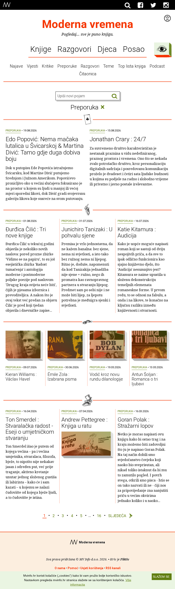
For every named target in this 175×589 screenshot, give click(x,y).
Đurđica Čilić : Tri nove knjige (26, 232)
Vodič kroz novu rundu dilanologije (106, 377)
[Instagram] (166, 5)
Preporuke (67, 66)
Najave (16, 66)
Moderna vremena (87, 24)
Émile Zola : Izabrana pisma (62, 377)
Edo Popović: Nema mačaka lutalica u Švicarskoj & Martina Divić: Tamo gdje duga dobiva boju (45, 149)
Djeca (107, 49)
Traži (114, 96)
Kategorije (161, 48)
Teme (108, 66)
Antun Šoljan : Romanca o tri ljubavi (145, 379)
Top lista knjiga (132, 66)
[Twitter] (153, 5)
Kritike (48, 66)
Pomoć (73, 568)
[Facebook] (140, 5)
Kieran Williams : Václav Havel (21, 377)
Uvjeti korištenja (91, 568)
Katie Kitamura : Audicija (137, 232)
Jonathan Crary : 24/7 (118, 139)
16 (99, 515)
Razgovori (74, 49)
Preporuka (13, 130)
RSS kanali (113, 568)
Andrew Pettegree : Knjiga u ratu (84, 422)
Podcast (157, 66)
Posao (134, 49)
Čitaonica (87, 73)
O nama (60, 568)
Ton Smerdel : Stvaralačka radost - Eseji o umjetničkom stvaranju (30, 428)
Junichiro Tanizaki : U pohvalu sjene (86, 232)
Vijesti (32, 66)
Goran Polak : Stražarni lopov (135, 422)
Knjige (40, 49)
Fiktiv (124, 559)
